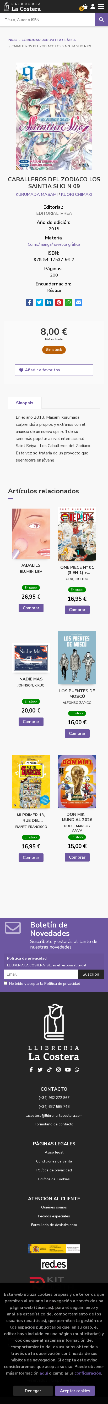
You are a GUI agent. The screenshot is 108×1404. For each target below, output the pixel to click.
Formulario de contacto (54, 1124)
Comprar (31, 608)
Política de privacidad (54, 1170)
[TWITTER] (40, 1070)
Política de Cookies (54, 1179)
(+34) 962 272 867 (54, 1097)
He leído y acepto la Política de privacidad (44, 983)
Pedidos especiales (54, 1216)
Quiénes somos (54, 1207)
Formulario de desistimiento (54, 1224)
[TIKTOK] (49, 1070)
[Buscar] (101, 19)
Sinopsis (24, 403)
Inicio (12, 40)
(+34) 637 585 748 (54, 1106)
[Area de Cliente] (92, 6)
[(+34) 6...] (77, 1070)
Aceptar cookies (75, 1390)
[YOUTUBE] (68, 1070)
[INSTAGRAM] (59, 1070)
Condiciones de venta (54, 1161)
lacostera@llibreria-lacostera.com (54, 1115)
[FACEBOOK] (31, 1070)
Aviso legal (54, 1152)
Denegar (33, 1390)
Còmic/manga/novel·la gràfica (49, 40)
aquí (44, 1373)
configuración (87, 1373)
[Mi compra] (85, 6)
